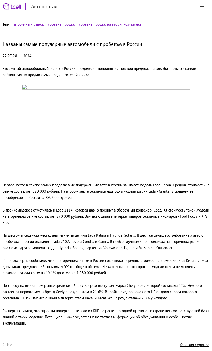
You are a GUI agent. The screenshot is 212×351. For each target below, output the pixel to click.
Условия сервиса (194, 344)
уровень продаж (61, 24)
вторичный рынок (29, 24)
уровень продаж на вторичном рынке (110, 24)
